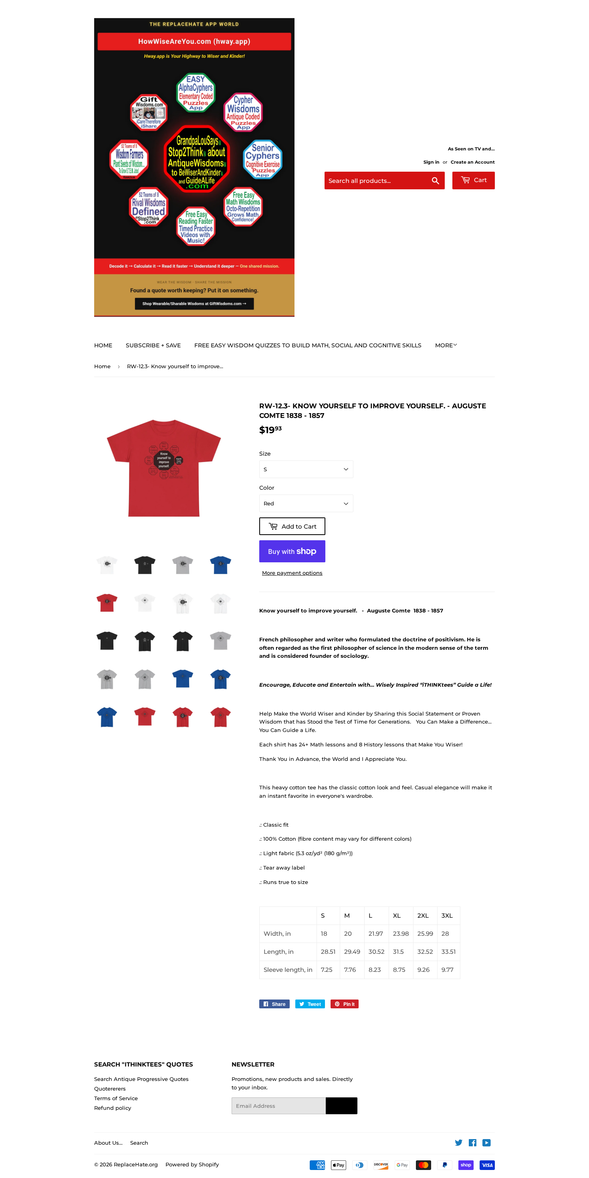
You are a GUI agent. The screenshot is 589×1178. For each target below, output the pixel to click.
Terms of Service (116, 1098)
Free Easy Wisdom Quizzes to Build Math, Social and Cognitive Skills (308, 345)
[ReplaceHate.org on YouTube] (486, 1144)
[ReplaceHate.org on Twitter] (459, 1144)
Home (103, 345)
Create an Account (473, 162)
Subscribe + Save (153, 345)
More (444, 345)
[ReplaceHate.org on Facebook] (472, 1144)
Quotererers (110, 1088)
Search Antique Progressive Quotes (141, 1079)
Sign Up (341, 1106)
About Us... (108, 1142)
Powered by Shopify (192, 1164)
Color (266, 487)
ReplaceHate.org (136, 1164)
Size (265, 453)
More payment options (292, 573)
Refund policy (112, 1108)
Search (139, 1142)
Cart (479, 180)
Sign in (432, 162)
